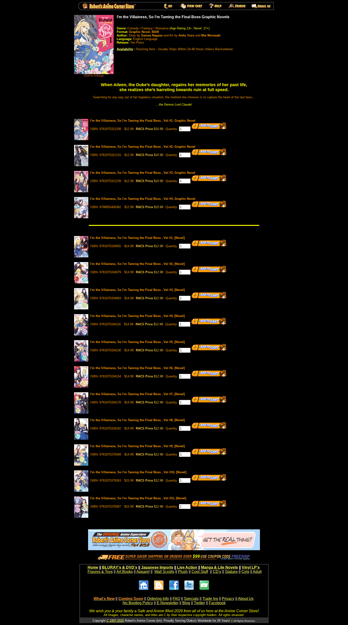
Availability (125, 49)
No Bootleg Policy (138, 603)
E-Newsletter (167, 603)
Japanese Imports (157, 567)
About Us (246, 599)
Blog (186, 603)
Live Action (187, 567)
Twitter (199, 603)
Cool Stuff (200, 572)
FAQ (176, 599)
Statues (231, 572)
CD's (217, 572)
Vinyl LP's (251, 567)
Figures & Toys (100, 572)
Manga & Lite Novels (219, 567)
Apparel (143, 572)
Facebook (217, 603)
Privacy (228, 599)
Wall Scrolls (164, 572)
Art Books (124, 572)
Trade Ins (210, 599)
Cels (245, 572)
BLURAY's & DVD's (119, 567)
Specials (191, 599)
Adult (257, 572)
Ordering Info (158, 599)
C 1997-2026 (115, 620)
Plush (183, 572)
